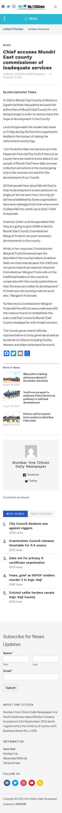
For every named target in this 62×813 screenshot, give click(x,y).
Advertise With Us (15, 758)
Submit (11, 688)
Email (7, 671)
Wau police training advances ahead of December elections (35, 377)
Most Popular (41, 514)
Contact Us (10, 753)
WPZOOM (21, 804)
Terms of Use (11, 763)
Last (35, 664)
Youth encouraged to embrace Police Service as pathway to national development (39, 397)
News (7, 45)
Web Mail (9, 749)
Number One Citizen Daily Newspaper (25, 74)
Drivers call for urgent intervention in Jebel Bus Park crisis (38, 417)
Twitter (33, 480)
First (5, 664)
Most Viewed (15, 514)
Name (8, 653)
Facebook (33, 474)
